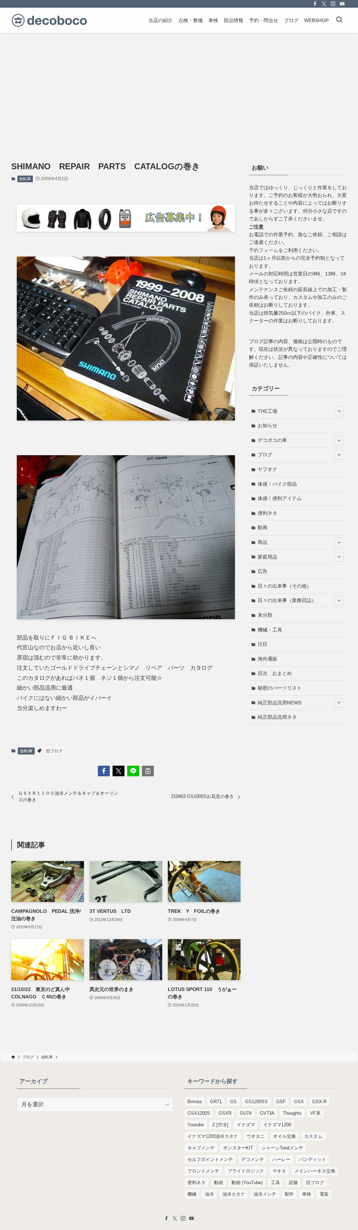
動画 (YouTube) (247, 1182)
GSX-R (319, 1101)
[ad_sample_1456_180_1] (126, 230)
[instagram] (333, 4)
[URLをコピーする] (148, 771)
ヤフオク (267, 469)
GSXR (225, 1113)
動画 (262, 527)
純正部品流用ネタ (277, 717)
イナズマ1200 (277, 1124)
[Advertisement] (179, 85)
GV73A (267, 1113)
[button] (104, 771)
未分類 (265, 615)
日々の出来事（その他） (285, 586)
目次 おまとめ (275, 673)
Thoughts (292, 1113)
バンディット (312, 1159)
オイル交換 (284, 1136)
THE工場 (267, 411)
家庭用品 (267, 557)
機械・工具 (270, 630)
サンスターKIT (238, 1147)
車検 (306, 1194)
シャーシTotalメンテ (282, 1147)
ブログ (265, 454)
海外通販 (267, 659)
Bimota (194, 1101)
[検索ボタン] (339, 20)
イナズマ (246, 1124)
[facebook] (315, 4)
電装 (324, 1194)
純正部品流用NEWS (279, 702)
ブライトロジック (246, 1171)
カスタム (313, 1136)
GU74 (245, 1113)
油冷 (209, 1194)
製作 (289, 1194)
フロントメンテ (203, 1171)
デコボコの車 (272, 440)
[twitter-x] (324, 4)
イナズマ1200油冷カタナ (212, 1136)
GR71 (216, 1101)
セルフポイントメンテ (210, 1159)
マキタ (279, 1171)
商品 (262, 542)
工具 (275, 1182)
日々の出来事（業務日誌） (287, 600)
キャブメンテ (201, 1147)
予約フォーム (263, 250)
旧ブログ (54, 751)
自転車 (25, 179)
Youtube (195, 1124)
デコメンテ (252, 1159)
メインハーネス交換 (314, 1171)
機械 (191, 1194)
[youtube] (342, 4)
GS (233, 1101)
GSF (281, 1101)
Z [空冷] (220, 1124)
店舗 (293, 1182)
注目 (262, 644)
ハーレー (281, 1159)
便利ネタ (267, 513)
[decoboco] (49, 20)
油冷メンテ (264, 1194)
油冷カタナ (233, 1194)
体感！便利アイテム (280, 498)
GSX (299, 1101)
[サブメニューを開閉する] (339, 411)
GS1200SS (256, 1101)
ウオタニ (255, 1136)
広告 (262, 571)
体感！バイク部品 (277, 484)
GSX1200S (198, 1113)
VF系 (315, 1113)
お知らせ (267, 425)
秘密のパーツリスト (280, 688)
